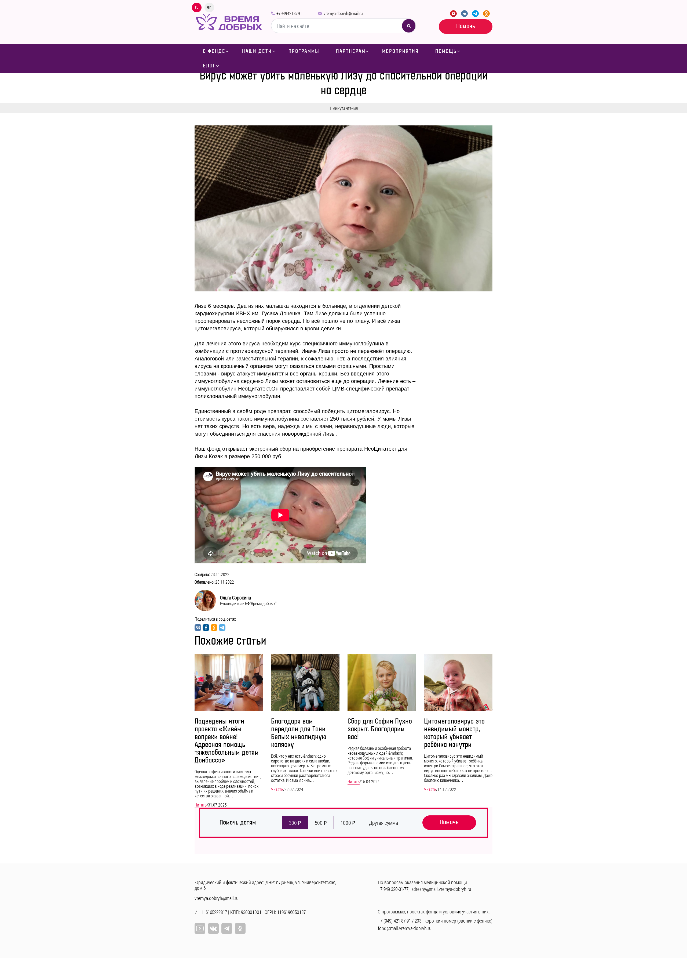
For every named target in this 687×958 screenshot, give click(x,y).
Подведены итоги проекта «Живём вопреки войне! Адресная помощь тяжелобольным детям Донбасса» (227, 741)
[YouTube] (453, 13)
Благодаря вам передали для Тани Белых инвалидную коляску (298, 733)
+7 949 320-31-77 (393, 889)
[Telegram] (475, 13)
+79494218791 (289, 13)
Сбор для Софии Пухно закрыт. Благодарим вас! (380, 729)
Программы (303, 51)
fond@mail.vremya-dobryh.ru (405, 928)
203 (418, 920)
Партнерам (351, 51)
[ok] (240, 928)
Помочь (465, 26)
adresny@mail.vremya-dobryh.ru (441, 889)
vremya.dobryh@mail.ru (343, 13)
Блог (209, 66)
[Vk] (213, 928)
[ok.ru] (486, 13)
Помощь (446, 51)
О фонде (214, 51)
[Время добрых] (229, 21)
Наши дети (257, 51)
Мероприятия (400, 51)
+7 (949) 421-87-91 (394, 920)
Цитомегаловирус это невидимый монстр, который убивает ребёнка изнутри (454, 733)
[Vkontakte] (464, 13)
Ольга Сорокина (235, 597)
